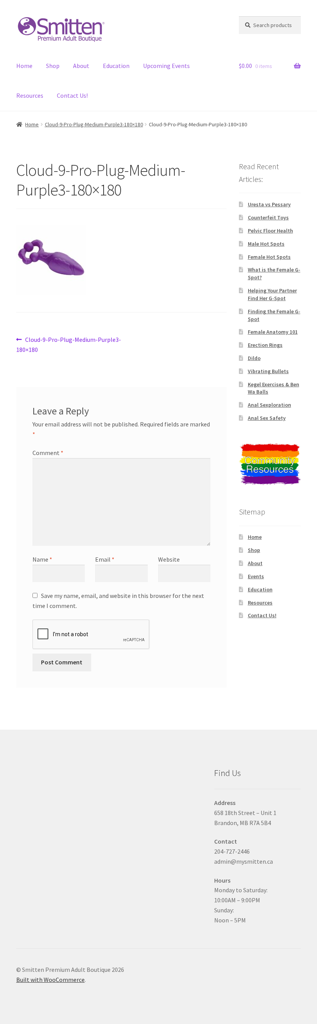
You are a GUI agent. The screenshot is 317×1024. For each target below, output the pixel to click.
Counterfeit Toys (268, 217)
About (81, 66)
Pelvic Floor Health (270, 230)
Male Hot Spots (266, 243)
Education (116, 66)
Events (256, 576)
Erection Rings (265, 344)
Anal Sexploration (269, 404)
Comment (47, 453)
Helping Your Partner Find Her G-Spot (272, 294)
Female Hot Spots (269, 256)
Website (169, 559)
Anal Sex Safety (267, 417)
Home (24, 66)
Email (104, 559)
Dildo (254, 358)
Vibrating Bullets (268, 371)
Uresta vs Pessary (269, 204)
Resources (29, 95)
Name (42, 559)
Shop (53, 66)
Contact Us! (72, 95)
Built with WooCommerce (50, 979)
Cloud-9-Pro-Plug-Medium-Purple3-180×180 (94, 124)
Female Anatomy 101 (273, 331)
